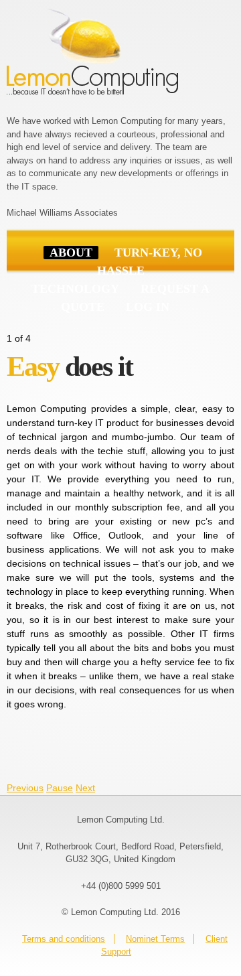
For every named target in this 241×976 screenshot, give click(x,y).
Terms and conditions (63, 939)
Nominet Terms (155, 939)
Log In (147, 306)
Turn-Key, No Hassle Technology (116, 270)
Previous (25, 787)
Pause (59, 787)
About (71, 252)
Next (85, 787)
